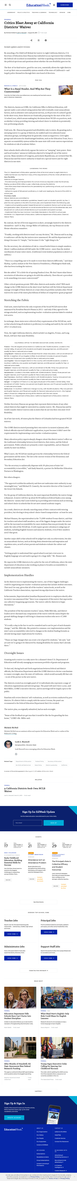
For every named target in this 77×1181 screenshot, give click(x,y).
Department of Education (23, 761)
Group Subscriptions (43, 1160)
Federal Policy (39, 761)
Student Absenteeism (35, 854)
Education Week (31, 745)
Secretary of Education (55, 761)
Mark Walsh (7, 1027)
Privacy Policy (35, 1177)
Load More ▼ (38, 1091)
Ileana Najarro (45, 1027)
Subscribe (65, 5)
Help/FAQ (58, 1135)
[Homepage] (38, 5)
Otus (64, 888)
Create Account (14, 1117)
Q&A (48, 1010)
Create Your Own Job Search (38, 970)
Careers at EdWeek (42, 1145)
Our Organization (42, 1131)
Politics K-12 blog (10, 733)
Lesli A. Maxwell (21, 32)
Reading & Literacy (11, 85)
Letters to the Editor (61, 1131)
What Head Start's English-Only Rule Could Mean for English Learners (55, 1016)
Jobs (69, 12)
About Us (40, 1128)
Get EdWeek (41, 1150)
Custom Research (60, 1170)
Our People (40, 1138)
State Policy (38, 765)
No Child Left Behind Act (23, 765)
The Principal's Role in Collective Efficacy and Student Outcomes (61, 865)
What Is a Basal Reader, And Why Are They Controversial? (27, 90)
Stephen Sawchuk (9, 1077)
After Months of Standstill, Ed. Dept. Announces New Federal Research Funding (17, 1066)
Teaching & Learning (39, 12)
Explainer (22, 85)
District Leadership (51, 765)
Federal (7, 19)
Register (8, 879)
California (64, 765)
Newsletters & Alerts (43, 1157)
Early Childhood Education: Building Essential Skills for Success (13, 861)
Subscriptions (41, 1153)
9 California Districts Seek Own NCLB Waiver (24, 790)
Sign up (54, 823)
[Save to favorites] (38, 40)
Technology (53, 12)
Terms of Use (53, 1178)
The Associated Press (47, 1079)
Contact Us (59, 1128)
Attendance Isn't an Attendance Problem (37, 861)
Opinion (62, 12)
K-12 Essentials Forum (12, 855)
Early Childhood (10, 852)
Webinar (31, 857)
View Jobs (11, 934)
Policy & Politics (23, 12)
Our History (40, 1135)
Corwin (41, 881)
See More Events (38, 902)
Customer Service (60, 1138)
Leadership (11, 12)
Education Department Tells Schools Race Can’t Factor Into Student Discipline (17, 1016)
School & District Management (58, 855)
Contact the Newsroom (62, 1141)
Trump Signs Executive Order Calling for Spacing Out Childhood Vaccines (54, 1066)
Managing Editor (20, 745)
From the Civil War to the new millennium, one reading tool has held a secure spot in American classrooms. (27, 96)
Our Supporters (41, 1141)
